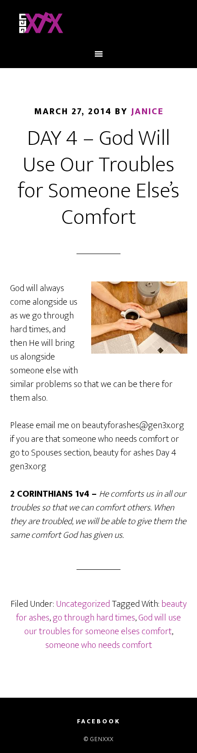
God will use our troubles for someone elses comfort (102, 624)
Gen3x (98, 24)
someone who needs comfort (98, 645)
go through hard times (94, 618)
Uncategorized (83, 604)
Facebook (98, 721)
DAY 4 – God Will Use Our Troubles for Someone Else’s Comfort (98, 178)
